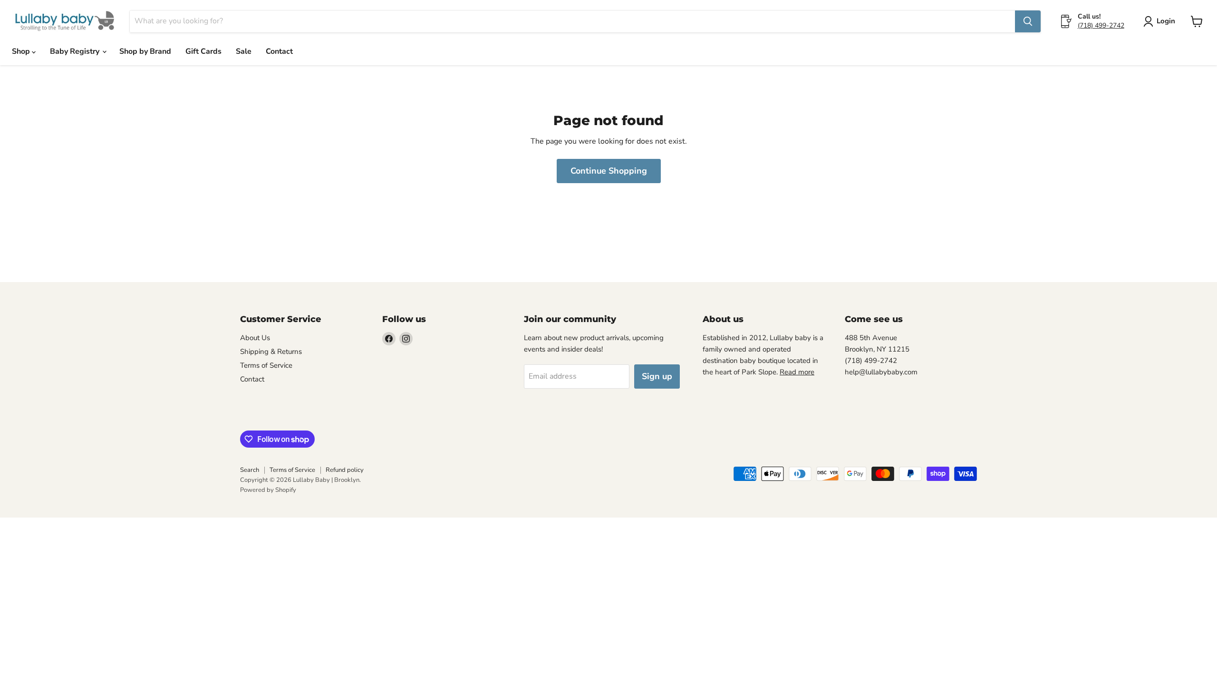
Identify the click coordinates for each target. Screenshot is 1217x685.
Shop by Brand (145, 51)
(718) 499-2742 (1101, 25)
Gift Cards (203, 51)
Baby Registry (75, 51)
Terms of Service (266, 365)
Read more (797, 372)
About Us (255, 337)
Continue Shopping (608, 170)
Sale (243, 51)
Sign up (657, 376)
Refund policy (345, 470)
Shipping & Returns (271, 351)
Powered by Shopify (268, 490)
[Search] (1028, 21)
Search (249, 470)
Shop (22, 51)
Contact (279, 51)
